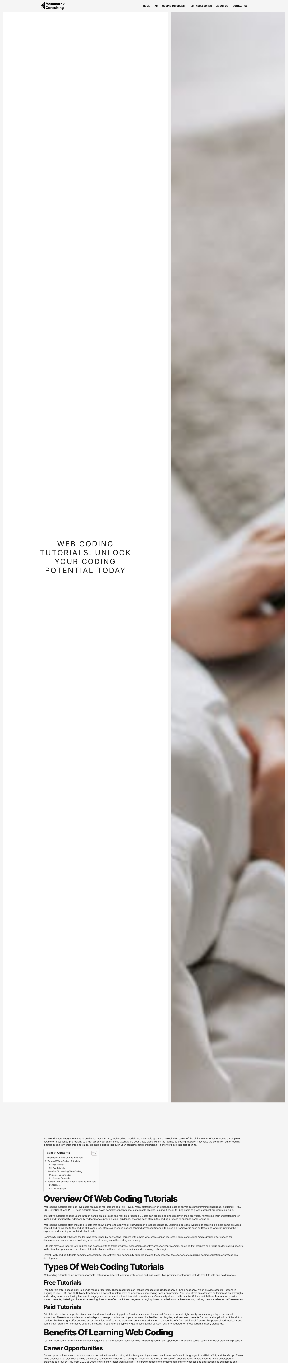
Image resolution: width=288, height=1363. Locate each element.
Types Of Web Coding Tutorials (64, 1161)
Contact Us (240, 5)
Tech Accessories (200, 5)
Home (146, 5)
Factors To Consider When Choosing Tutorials (72, 1181)
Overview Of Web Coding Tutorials (65, 1157)
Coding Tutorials (173, 5)
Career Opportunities (61, 1175)
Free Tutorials (58, 1164)
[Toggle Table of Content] (92, 1153)
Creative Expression (61, 1178)
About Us (222, 5)
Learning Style (59, 1188)
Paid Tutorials (58, 1168)
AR (156, 5)
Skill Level (56, 1185)
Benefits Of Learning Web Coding (65, 1171)
